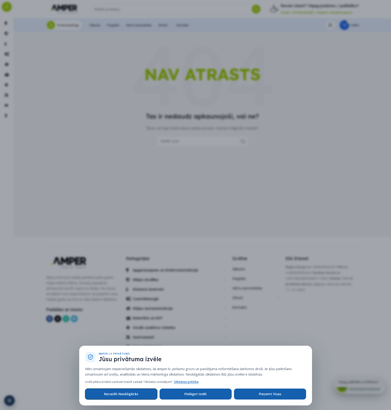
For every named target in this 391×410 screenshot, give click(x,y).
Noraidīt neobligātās (121, 394)
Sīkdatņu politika (186, 382)
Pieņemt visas (270, 394)
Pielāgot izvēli (195, 394)
